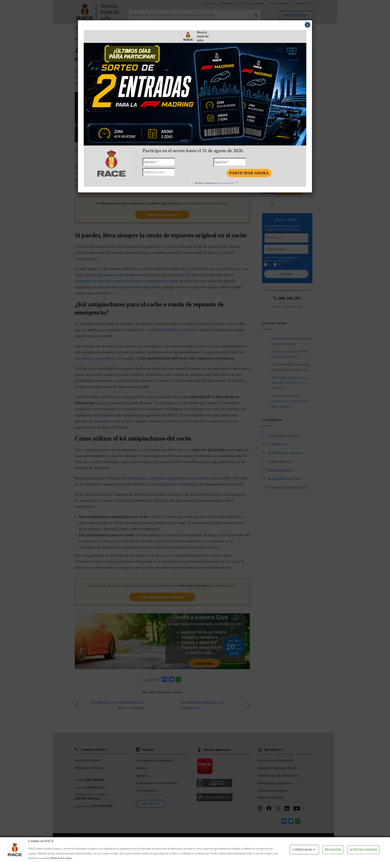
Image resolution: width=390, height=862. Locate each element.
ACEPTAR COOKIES (363, 849)
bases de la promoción (225, 183)
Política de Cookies (61, 858)
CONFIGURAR (302, 849)
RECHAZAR (333, 849)
